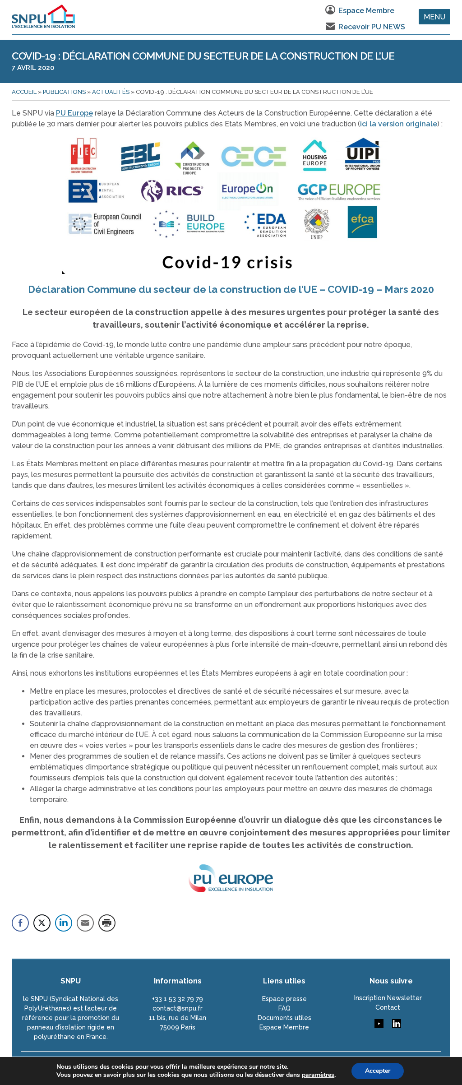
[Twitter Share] (42, 923)
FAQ (284, 1008)
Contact (387, 1007)
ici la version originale (398, 124)
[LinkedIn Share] (63, 923)
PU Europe (74, 113)
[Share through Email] (85, 923)
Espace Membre (366, 10)
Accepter (377, 1070)
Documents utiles (284, 1017)
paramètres (318, 1075)
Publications (64, 91)
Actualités (110, 91)
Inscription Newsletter (388, 998)
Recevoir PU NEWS (371, 27)
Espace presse (284, 998)
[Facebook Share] (20, 923)
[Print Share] (107, 923)
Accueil (24, 91)
